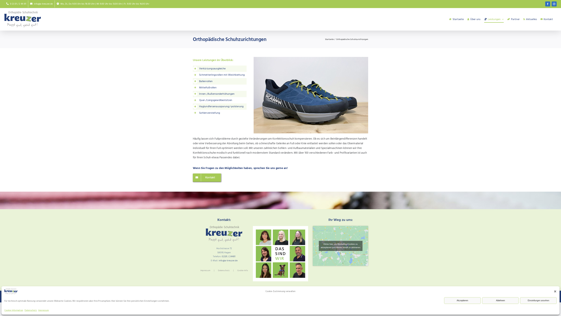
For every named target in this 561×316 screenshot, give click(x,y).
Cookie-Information (13, 310)
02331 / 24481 (228, 256)
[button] (555, 291)
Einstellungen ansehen (538, 300)
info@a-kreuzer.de (228, 260)
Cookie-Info (242, 270)
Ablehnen (500, 300)
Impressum (43, 310)
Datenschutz (31, 310)
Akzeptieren (462, 300)
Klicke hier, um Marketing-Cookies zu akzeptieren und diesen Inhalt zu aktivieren (340, 246)
